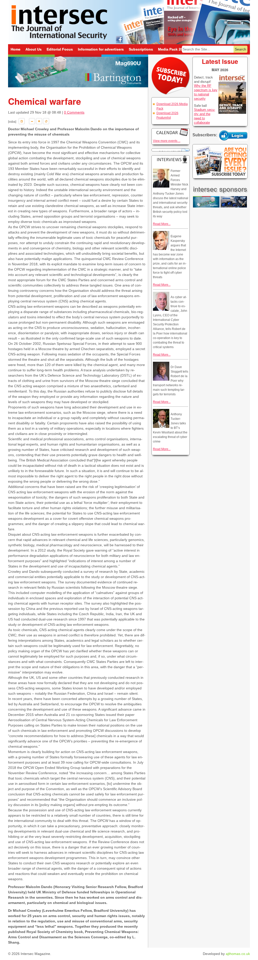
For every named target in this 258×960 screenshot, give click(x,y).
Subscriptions (141, 49)
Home (15, 49)
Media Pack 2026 (172, 49)
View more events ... (166, 141)
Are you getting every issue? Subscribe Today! (220, 161)
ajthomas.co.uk (238, 954)
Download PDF (22, 121)
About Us (33, 49)
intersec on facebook (119, 39)
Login (233, 135)
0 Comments (74, 112)
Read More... (162, 224)
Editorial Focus (60, 49)
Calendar (170, 132)
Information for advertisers (101, 49)
